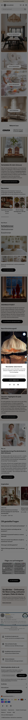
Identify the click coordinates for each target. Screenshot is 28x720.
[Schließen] (24, 334)
